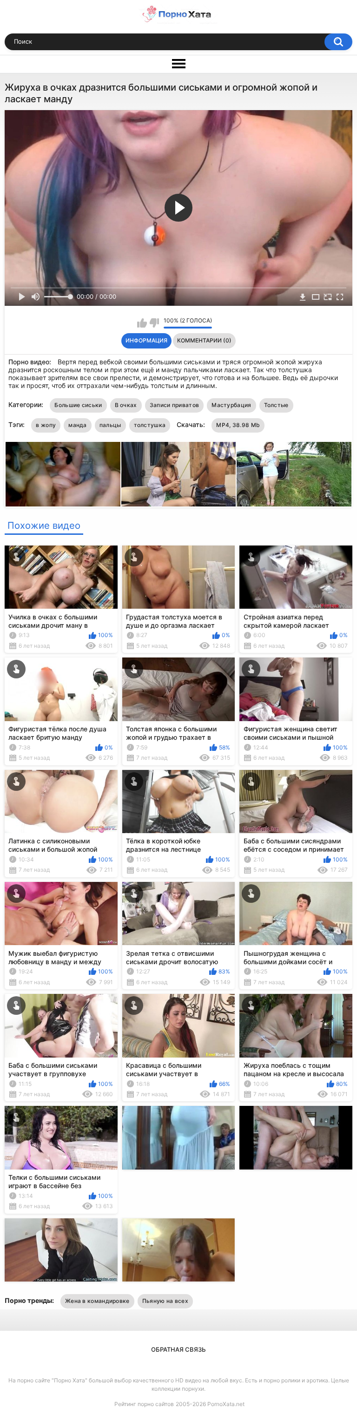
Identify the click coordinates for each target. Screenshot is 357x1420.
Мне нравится (142, 323)
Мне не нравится (154, 323)
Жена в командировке (97, 1300)
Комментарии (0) (204, 340)
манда (77, 424)
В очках (126, 404)
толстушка (150, 424)
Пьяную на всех (165, 1300)
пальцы (110, 424)
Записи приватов (174, 404)
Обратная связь (178, 1349)
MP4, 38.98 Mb (238, 424)
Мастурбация (231, 404)
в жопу (46, 424)
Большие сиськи (78, 404)
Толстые (276, 404)
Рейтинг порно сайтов (144, 1403)
